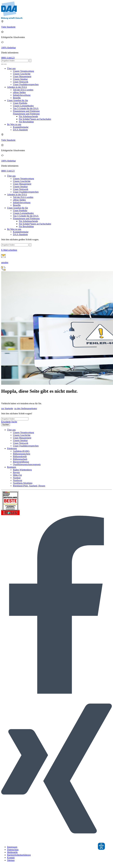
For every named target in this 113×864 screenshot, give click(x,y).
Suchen (5, 424)
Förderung (12, 448)
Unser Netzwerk (20, 81)
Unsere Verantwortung (23, 71)
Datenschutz (13, 849)
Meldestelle (12, 852)
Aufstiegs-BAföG (21, 451)
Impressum (12, 847)
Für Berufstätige (26, 121)
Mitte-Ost (17, 475)
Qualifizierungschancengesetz (27, 464)
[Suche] (2, 64)
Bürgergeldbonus (21, 461)
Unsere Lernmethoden (23, 105)
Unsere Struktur (20, 79)
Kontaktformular (20, 127)
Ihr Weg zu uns (14, 124)
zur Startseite (7, 408)
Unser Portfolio (20, 103)
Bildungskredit (20, 456)
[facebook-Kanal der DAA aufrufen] (56, 693)
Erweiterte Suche (9, 421)
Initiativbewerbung (21, 95)
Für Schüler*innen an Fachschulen (35, 119)
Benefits (17, 97)
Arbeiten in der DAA (17, 87)
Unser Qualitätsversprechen (26, 84)
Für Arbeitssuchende (28, 116)
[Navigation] (5, 64)
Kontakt (11, 857)
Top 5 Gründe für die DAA (26, 108)
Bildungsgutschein (21, 453)
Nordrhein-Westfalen (22, 483)
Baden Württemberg (22, 469)
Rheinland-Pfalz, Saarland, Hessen (29, 485)
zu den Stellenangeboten (25, 408)
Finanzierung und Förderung (26, 111)
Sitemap (11, 860)
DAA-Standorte (20, 129)
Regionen (11, 467)
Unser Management (22, 76)
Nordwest (17, 480)
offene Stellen (19, 92)
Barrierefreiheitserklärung (19, 855)
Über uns (11, 68)
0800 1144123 (8, 57)
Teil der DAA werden (23, 89)
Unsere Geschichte (21, 74)
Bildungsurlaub (20, 459)
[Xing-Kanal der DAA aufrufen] (56, 842)
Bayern (16, 472)
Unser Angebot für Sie (17, 100)
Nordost (16, 477)
